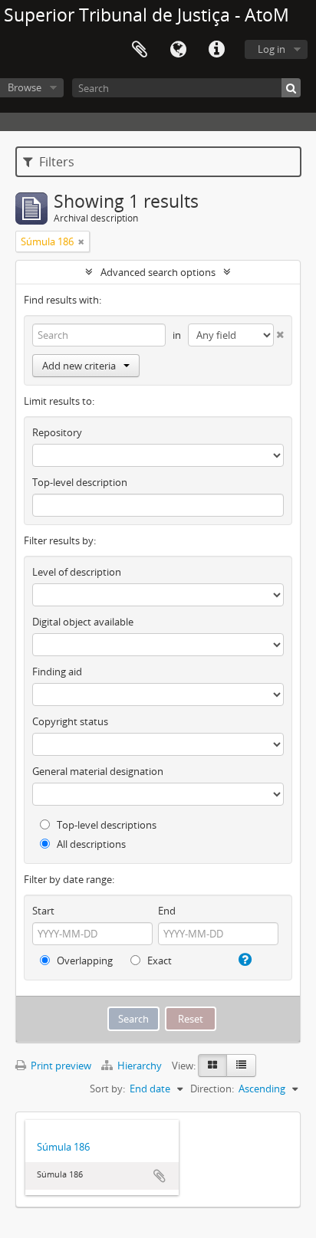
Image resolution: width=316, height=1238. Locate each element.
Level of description (76, 572)
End (167, 911)
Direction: (212, 1088)
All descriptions (90, 844)
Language (178, 50)
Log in (271, 49)
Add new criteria (79, 366)
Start (43, 911)
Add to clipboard (159, 1176)
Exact (158, 960)
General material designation (97, 771)
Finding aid (57, 671)
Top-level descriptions (105, 825)
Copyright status (70, 721)
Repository (57, 432)
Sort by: (107, 1088)
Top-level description (79, 482)
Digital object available (82, 622)
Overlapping (83, 960)
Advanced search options (158, 272)
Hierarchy (139, 1065)
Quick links (216, 50)
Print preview (59, 1065)
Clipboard (139, 50)
